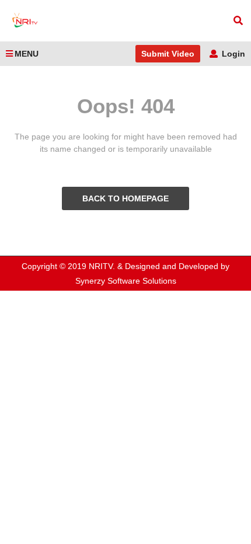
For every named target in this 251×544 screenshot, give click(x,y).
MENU (27, 53)
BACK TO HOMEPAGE (125, 198)
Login (232, 53)
